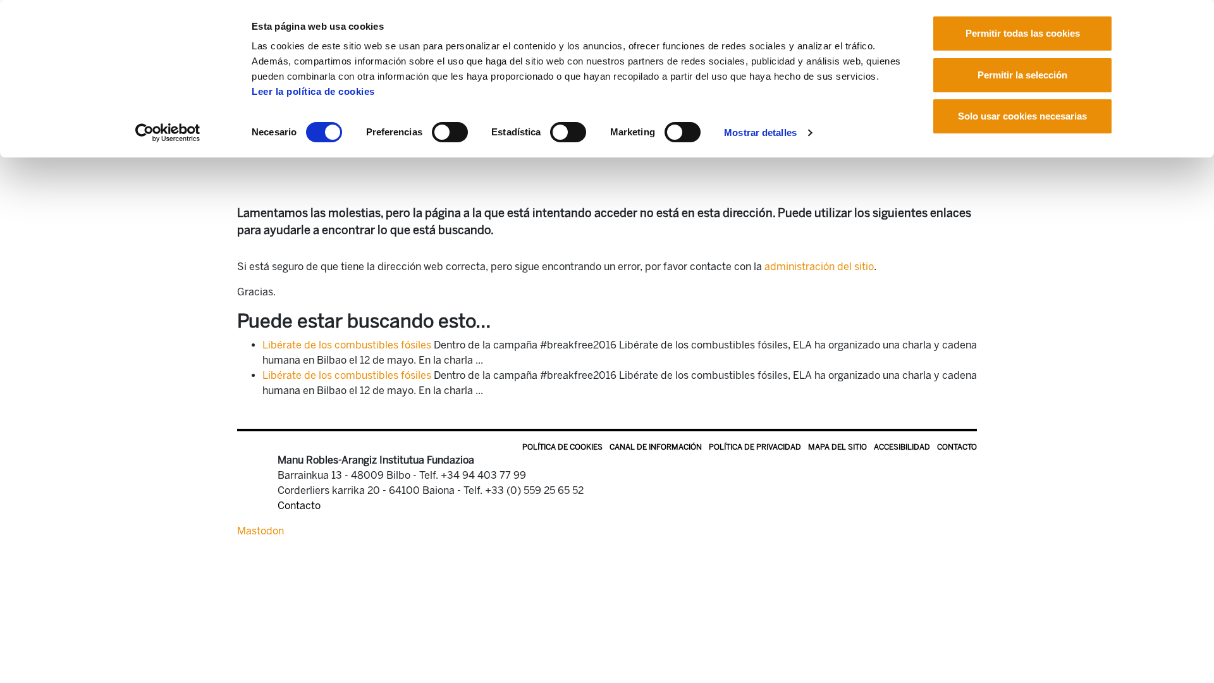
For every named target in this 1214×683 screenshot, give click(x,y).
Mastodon (260, 531)
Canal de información (656, 447)
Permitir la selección (1022, 75)
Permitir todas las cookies (1023, 33)
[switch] (450, 132)
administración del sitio (819, 267)
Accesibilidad (902, 447)
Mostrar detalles (760, 132)
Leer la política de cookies (313, 91)
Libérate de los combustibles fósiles (346, 345)
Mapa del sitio (837, 447)
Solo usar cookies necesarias (1022, 116)
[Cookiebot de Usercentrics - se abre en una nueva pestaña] (168, 132)
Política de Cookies (562, 447)
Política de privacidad (755, 447)
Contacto (957, 447)
